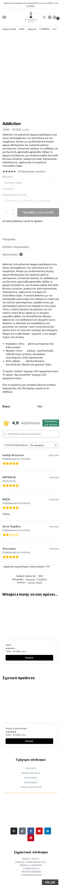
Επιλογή (29, 657)
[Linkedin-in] (47, 831)
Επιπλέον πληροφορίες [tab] (15, 246)
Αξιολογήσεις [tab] (12, 254)
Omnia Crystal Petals (16, 728)
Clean (8, 645)
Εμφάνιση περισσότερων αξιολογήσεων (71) (26, 566)
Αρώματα (32, 29)
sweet (39, 582)
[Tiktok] (22, 831)
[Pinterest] (30, 837)
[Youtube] (39, 831)
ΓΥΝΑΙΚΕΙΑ (44, 29)
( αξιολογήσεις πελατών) (32, 171)
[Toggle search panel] (44, 17)
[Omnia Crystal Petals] (29, 704)
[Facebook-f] (30, 831)
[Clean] (29, 620)
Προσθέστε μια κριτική (50, 423)
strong (31, 582)
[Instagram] (14, 831)
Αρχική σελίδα (9, 29)
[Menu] (7, 17)
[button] (55, 17)
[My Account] (50, 17)
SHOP (21, 29)
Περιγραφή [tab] (8, 239)
